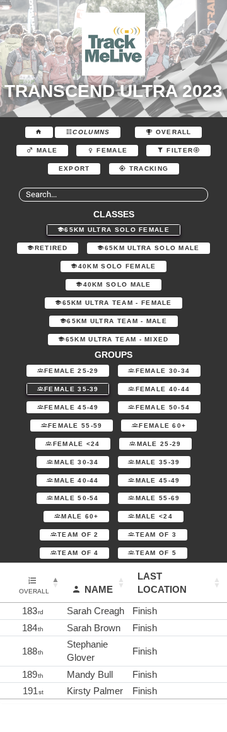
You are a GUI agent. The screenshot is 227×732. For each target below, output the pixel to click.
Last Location (162, 583)
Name (98, 589)
